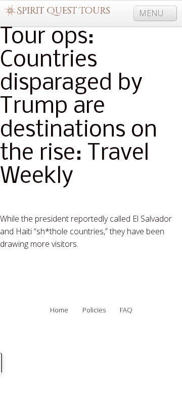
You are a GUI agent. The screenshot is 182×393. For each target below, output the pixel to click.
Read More (20, 268)
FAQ (126, 309)
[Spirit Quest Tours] (57, 11)
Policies (94, 309)
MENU (152, 13)
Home (59, 309)
